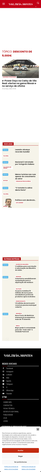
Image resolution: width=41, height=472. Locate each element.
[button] (38, 429)
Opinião (5, 206)
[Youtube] (3, 393)
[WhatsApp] (3, 390)
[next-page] (7, 339)
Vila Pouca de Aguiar (7, 168)
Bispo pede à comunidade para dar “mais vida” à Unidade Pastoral (25, 330)
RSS (7, 378)
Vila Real (6, 156)
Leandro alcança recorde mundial (22, 150)
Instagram (9, 371)
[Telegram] (3, 384)
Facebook (9, 368)
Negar (20, 456)
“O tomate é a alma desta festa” (23, 189)
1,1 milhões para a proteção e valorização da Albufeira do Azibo (25, 268)
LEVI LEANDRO (19, 202)
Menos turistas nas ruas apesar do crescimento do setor (25, 176)
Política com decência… (25, 200)
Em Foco (5, 180)
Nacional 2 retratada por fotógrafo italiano (24, 163)
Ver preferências (20, 462)
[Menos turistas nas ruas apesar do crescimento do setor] (8, 177)
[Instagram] (3, 371)
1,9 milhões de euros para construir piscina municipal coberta (25, 305)
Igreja (18, 325)
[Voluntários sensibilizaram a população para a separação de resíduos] (8, 281)
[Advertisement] (20, 25)
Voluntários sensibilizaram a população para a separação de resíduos (25, 280)
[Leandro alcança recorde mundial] (8, 152)
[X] (3, 387)
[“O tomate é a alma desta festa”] (8, 190)
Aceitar (20, 450)
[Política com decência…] (8, 203)
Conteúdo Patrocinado (9, 77)
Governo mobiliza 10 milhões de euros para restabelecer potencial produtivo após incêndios (25, 294)
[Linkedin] (3, 375)
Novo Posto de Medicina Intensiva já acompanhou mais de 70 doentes (25, 317)
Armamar (18, 276)
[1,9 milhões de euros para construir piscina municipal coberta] (8, 305)
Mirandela (19, 313)
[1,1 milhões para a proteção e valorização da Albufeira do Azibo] (8, 268)
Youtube (9, 394)
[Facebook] (3, 368)
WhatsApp (9, 390)
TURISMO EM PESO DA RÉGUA (23, 181)
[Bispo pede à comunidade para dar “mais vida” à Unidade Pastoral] (8, 330)
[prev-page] (4, 339)
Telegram (9, 384)
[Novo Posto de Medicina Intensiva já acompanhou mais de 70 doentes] (8, 317)
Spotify (8, 381)
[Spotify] (3, 381)
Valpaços (18, 289)
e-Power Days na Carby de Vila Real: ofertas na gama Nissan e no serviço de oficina (19, 83)
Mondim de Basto (20, 301)
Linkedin (9, 375)
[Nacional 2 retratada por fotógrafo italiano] (8, 165)
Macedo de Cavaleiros (22, 264)
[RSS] (3, 378)
